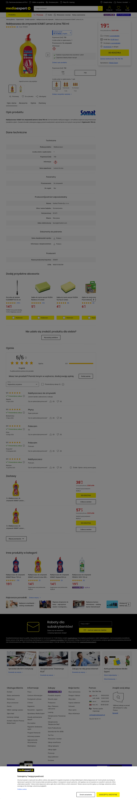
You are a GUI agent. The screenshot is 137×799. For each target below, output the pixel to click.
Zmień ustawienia (86, 795)
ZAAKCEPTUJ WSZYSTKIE (108, 795)
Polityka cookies (22, 789)
